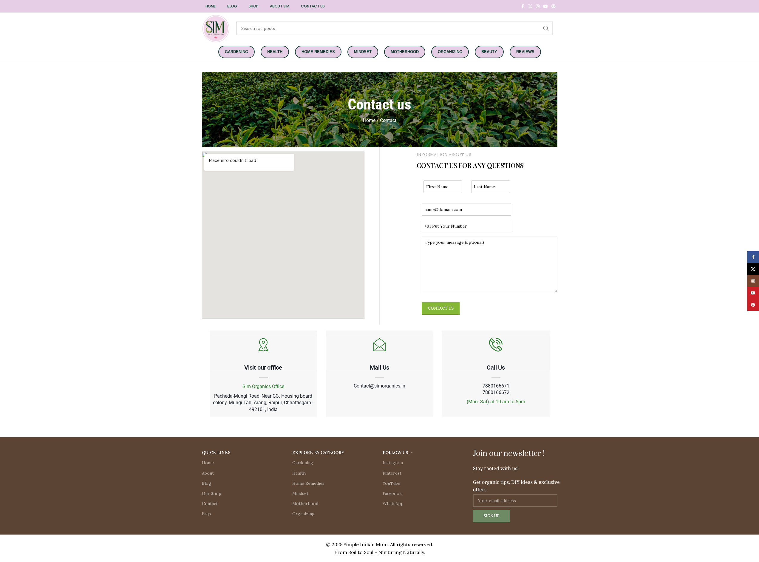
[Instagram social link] (537, 6)
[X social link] (530, 6)
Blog (206, 483)
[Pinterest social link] (553, 6)
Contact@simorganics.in (379, 386)
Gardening (302, 462)
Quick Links (216, 452)
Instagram (393, 462)
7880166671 (496, 386)
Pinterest (392, 473)
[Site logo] (216, 28)
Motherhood (305, 503)
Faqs (206, 513)
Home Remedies (308, 483)
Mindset (300, 493)
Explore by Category (318, 452)
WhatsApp (393, 503)
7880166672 (496, 392)
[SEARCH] (546, 28)
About (208, 473)
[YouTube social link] (545, 6)
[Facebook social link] (522, 6)
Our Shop (211, 493)
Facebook (392, 493)
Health (299, 473)
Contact (210, 503)
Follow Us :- (398, 452)
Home (208, 462)
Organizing (303, 513)
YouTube (391, 483)
